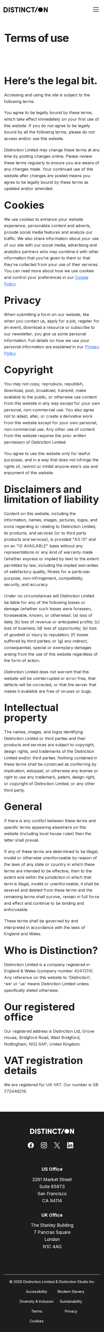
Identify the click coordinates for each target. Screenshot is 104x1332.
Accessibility (36, 1291)
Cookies (37, 1321)
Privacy (71, 1311)
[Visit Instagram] (45, 1145)
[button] (95, 10)
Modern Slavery (71, 1291)
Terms (36, 1311)
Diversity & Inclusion (37, 1301)
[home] (24, 10)
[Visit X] (58, 1145)
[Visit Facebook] (32, 1145)
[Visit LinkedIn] (71, 1145)
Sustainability (71, 1301)
